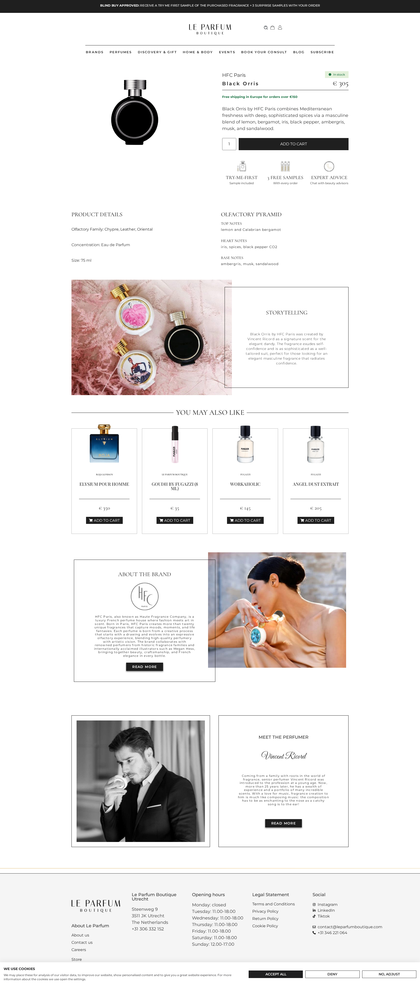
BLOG (299, 52)
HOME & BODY (198, 52)
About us (80, 935)
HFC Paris (234, 75)
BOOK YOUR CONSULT (264, 52)
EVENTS (227, 52)
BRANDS (95, 52)
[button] (266, 27)
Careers (78, 949)
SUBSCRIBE (322, 52)
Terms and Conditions (273, 904)
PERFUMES (121, 52)
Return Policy (265, 918)
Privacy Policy (265, 911)
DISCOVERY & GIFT (157, 52)
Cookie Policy (265, 926)
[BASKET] (272, 27)
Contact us (82, 942)
